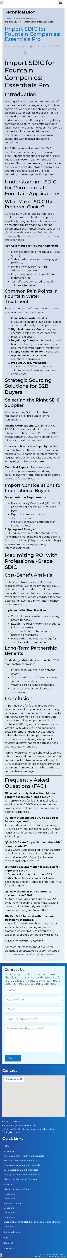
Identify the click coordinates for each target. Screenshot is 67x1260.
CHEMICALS (9, 1184)
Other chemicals (12, 1226)
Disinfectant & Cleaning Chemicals (21, 1179)
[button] (60, 2)
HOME (6, 1146)
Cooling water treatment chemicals (22, 1174)
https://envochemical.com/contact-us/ (29, 954)
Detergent (9, 1212)
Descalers (9, 1208)
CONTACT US (9, 1248)
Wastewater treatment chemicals (21, 1160)
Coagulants (9, 1217)
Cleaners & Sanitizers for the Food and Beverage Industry (32, 1222)
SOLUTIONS (9, 1151)
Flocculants (9, 1194)
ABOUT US (8, 1243)
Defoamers (9, 1198)
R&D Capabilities (11, 1232)
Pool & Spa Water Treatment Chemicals (24, 1156)
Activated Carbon (13, 1203)
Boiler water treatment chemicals (21, 1170)
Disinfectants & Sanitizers (16, 1189)
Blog (5, 1237)
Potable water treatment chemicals (22, 1165)
